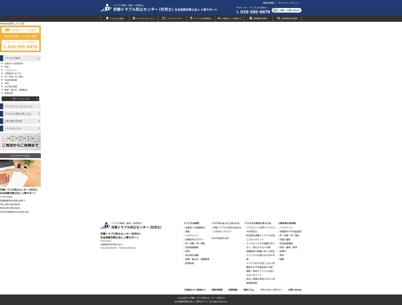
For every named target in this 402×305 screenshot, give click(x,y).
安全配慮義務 (11, 80)
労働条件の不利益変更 (291, 231)
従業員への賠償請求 (14, 63)
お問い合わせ (295, 289)
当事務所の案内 (260, 18)
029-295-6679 (255, 11)
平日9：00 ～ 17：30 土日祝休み (21, 45)
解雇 (282, 259)
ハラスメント (11, 70)
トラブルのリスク (174, 18)
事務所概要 (268, 2)
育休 (282, 255)
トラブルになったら (145, 18)
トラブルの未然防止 (202, 18)
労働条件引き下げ (13, 73)
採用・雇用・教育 (288, 247)
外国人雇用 (285, 239)
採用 (7, 83)
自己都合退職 (11, 86)
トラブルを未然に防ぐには (17, 114)
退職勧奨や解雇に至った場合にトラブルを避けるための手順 (260, 255)
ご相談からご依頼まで (231, 18)
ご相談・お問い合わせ (289, 10)
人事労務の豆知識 (289, 18)
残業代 (283, 251)
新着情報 (233, 289)
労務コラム (248, 289)
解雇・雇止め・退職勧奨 (16, 90)
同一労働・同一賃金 (14, 77)
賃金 (7, 67)
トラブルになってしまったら (18, 106)
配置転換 (9, 93)
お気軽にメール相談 (23, 30)
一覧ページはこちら (20, 98)
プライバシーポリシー (289, 2)
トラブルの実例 (116, 19)
